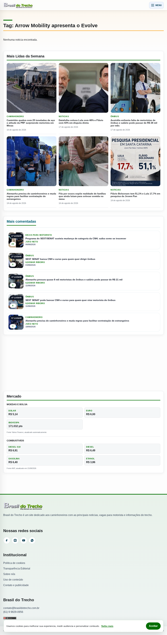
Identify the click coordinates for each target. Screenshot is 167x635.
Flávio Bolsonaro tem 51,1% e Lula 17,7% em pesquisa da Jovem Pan (135, 195)
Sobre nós (9, 574)
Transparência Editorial (16, 568)
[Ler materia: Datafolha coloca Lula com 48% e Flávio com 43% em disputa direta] (83, 88)
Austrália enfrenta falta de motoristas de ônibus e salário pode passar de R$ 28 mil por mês (134, 123)
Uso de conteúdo (13, 579)
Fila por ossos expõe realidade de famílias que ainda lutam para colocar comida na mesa (82, 196)
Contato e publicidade (16, 585)
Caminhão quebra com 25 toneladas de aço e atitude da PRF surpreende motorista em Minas (31, 123)
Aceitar (153, 626)
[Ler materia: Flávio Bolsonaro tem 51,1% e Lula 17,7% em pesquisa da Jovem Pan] (135, 161)
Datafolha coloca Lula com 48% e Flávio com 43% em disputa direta (81, 121)
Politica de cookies (14, 563)
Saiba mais (107, 626)
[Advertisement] (83, 363)
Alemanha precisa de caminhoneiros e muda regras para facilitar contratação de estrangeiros (31, 196)
